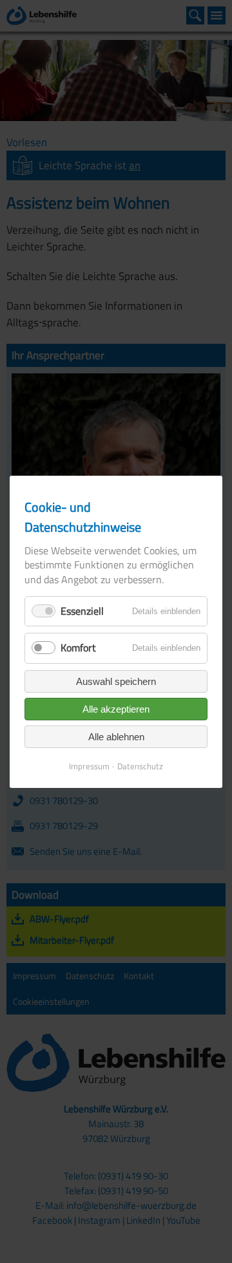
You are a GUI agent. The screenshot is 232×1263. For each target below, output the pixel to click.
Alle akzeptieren (116, 708)
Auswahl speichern (116, 680)
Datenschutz (140, 765)
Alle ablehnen (116, 736)
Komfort (78, 647)
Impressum (89, 765)
